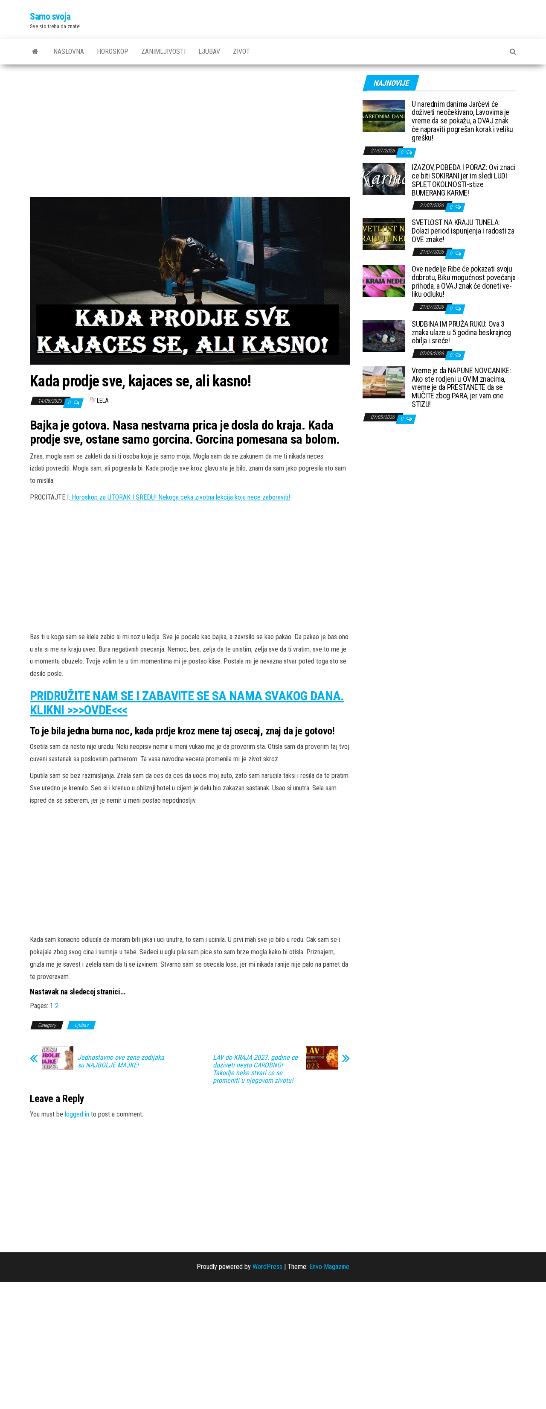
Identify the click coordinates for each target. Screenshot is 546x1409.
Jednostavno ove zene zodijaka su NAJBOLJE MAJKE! (121, 1061)
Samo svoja (50, 16)
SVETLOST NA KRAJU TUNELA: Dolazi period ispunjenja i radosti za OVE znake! (463, 231)
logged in (77, 1114)
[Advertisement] (190, 134)
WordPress (267, 1267)
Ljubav (209, 51)
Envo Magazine (329, 1267)
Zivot (241, 51)
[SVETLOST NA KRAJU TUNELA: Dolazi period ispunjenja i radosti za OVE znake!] (384, 234)
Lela (103, 400)
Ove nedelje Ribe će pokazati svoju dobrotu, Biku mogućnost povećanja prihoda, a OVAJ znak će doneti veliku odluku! (464, 281)
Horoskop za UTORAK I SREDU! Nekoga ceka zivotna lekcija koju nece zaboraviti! (180, 497)
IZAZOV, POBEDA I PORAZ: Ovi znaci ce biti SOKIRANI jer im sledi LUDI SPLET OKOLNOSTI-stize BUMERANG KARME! (463, 180)
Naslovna (68, 51)
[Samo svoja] (35, 51)
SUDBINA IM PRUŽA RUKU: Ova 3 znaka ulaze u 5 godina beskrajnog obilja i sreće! (461, 332)
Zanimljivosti (163, 51)
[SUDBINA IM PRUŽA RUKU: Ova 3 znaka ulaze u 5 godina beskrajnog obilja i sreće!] (384, 335)
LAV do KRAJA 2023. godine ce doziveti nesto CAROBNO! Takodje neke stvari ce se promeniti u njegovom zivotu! (255, 1069)
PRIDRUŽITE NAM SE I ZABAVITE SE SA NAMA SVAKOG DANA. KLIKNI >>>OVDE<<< (187, 702)
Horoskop (112, 51)
